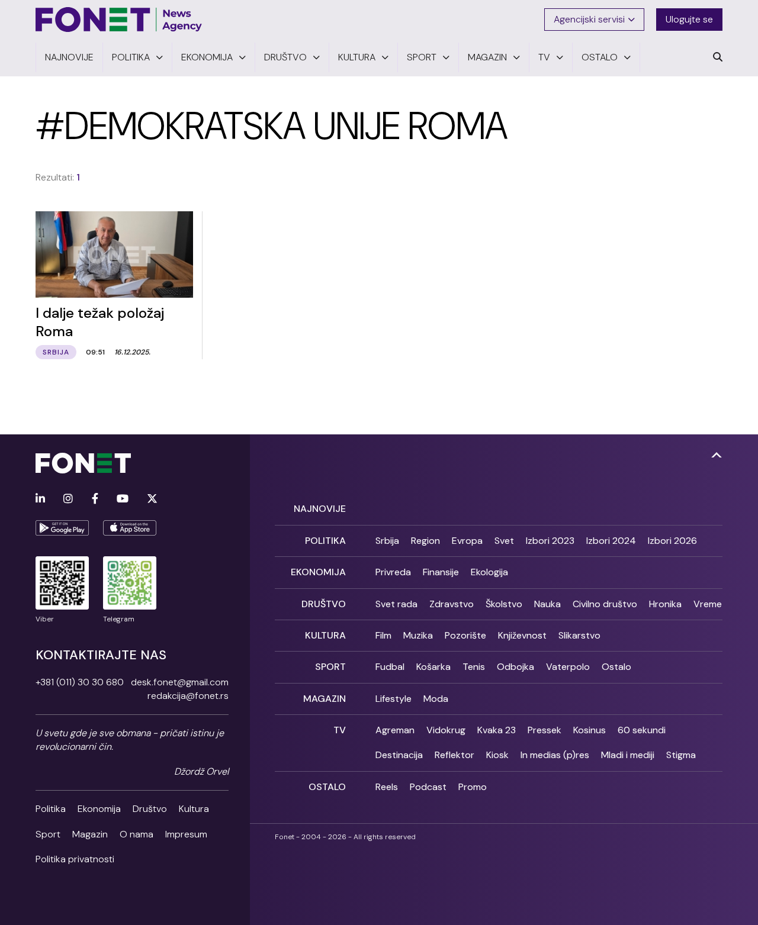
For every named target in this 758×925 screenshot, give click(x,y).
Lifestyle (393, 698)
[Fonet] (119, 19)
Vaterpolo (568, 666)
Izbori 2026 (672, 540)
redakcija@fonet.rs (188, 695)
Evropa (467, 540)
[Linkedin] (40, 499)
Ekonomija (99, 808)
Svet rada (396, 604)
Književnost (522, 635)
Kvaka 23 (496, 730)
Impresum (186, 834)
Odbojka (515, 666)
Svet (504, 540)
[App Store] (129, 528)
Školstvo (504, 604)
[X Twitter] (152, 499)
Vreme (707, 604)
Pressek (544, 730)
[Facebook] (95, 499)
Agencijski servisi (589, 19)
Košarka (433, 666)
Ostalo (616, 666)
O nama (136, 834)
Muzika (418, 635)
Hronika (665, 604)
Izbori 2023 (550, 540)
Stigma (681, 755)
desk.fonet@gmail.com (180, 682)
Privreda (393, 572)
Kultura (194, 808)
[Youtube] (123, 499)
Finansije (441, 572)
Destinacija (399, 755)
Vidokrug (445, 730)
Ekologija (489, 572)
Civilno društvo (605, 604)
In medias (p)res (555, 755)
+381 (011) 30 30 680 (80, 682)
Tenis (473, 666)
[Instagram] (68, 499)
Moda (435, 698)
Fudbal (389, 666)
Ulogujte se (689, 19)
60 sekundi (642, 730)
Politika (51, 808)
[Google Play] (62, 528)
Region (425, 540)
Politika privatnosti (75, 859)
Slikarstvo (579, 635)
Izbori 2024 (611, 540)
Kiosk (497, 755)
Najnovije (320, 508)
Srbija (387, 540)
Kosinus (589, 730)
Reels (386, 787)
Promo (472, 787)
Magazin (90, 834)
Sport (48, 834)
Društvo (150, 808)
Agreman (395, 730)
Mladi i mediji (627, 755)
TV (339, 730)
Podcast (428, 787)
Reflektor (454, 755)
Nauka (547, 604)
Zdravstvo (451, 604)
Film (383, 635)
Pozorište (465, 635)
